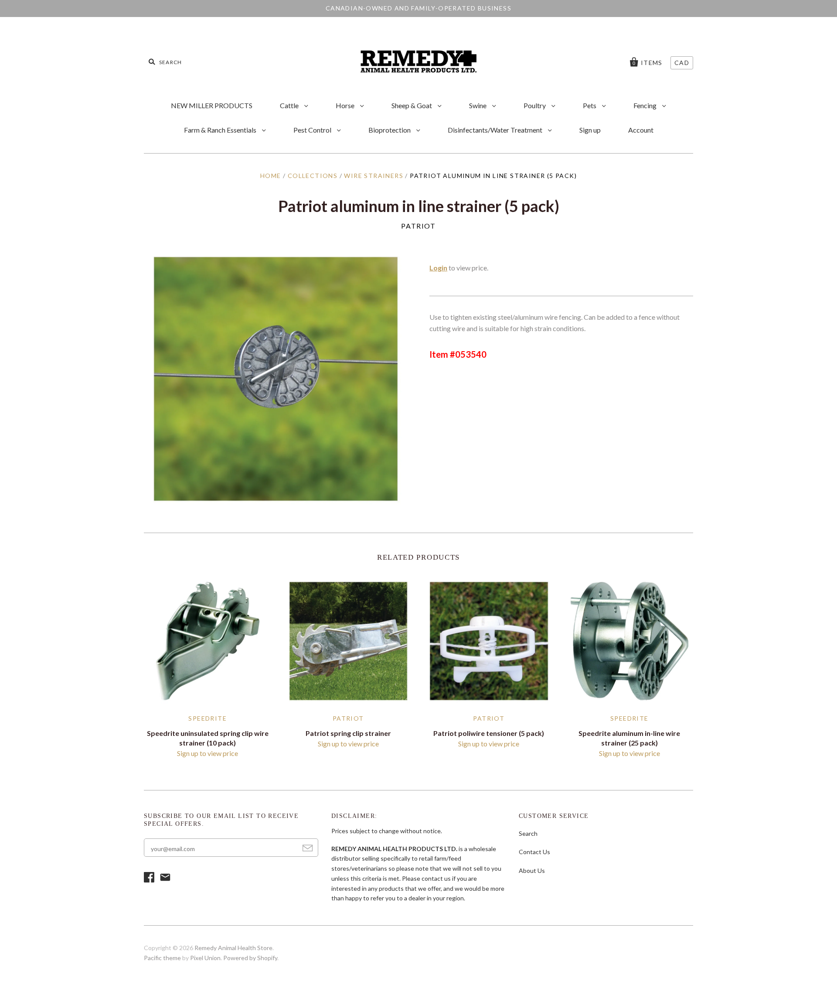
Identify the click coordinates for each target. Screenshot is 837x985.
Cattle (290, 105)
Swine (478, 105)
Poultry (535, 105)
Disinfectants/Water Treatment (496, 130)
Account (640, 130)
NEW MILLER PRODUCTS (211, 105)
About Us (532, 870)
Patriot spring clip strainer (348, 733)
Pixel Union (205, 957)
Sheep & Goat (412, 105)
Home (270, 175)
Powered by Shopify (250, 957)
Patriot (418, 226)
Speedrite (207, 718)
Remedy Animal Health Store (233, 947)
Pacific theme (162, 957)
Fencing (645, 105)
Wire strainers (373, 175)
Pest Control (313, 130)
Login (438, 267)
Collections (312, 175)
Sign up (590, 130)
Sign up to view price (207, 753)
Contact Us (534, 851)
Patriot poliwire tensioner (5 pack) (488, 733)
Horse (346, 105)
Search (528, 833)
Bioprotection (390, 130)
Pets (590, 105)
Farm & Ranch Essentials (221, 130)
